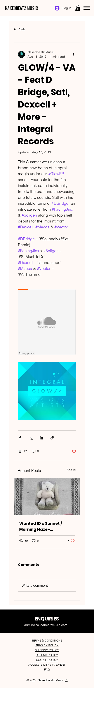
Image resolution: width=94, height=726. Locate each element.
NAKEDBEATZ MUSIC (21, 8)
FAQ (47, 669)
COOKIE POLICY (47, 659)
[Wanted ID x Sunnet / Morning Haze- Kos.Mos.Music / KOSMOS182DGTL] (47, 496)
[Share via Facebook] (20, 438)
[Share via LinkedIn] (41, 438)
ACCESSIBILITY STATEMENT (46, 664)
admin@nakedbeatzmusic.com (45, 625)
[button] (77, 8)
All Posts (20, 29)
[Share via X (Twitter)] (31, 438)
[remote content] (47, 322)
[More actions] (73, 54)
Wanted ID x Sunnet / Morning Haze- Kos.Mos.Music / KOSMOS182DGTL (40, 526)
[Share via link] (52, 438)
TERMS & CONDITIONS (47, 640)
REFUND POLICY (47, 655)
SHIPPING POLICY (47, 650)
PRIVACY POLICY (46, 645)
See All (71, 470)
